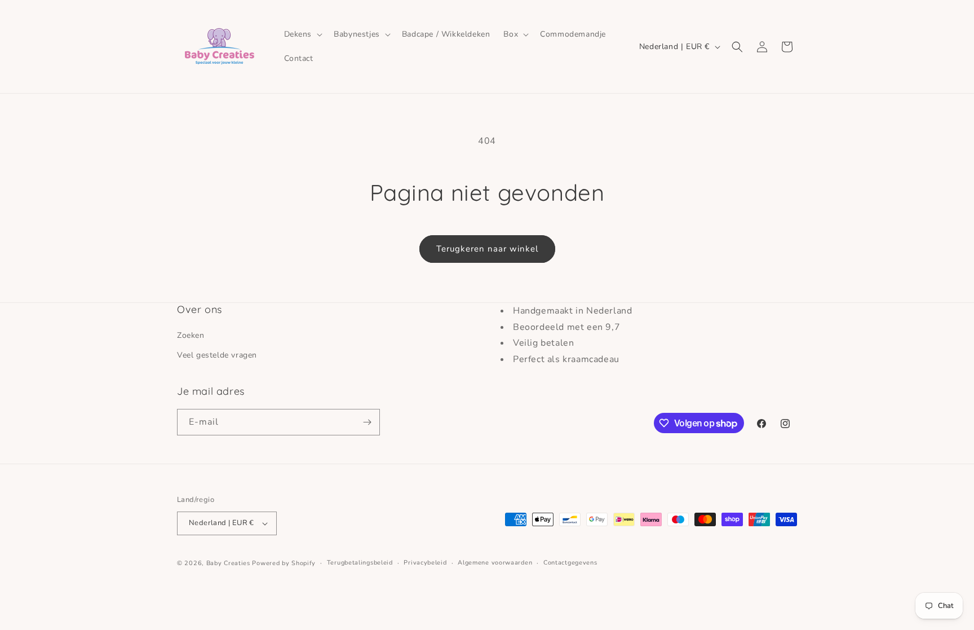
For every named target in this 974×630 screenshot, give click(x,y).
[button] (302, 34)
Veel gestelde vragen (217, 355)
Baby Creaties (228, 563)
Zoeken (191, 335)
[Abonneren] (367, 422)
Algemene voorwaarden (495, 562)
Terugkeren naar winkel (487, 248)
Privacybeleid (425, 562)
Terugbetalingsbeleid (360, 562)
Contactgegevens (570, 562)
